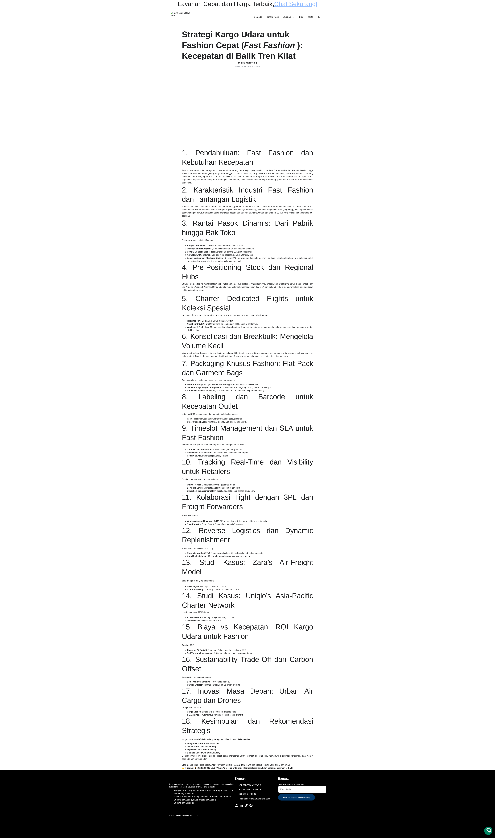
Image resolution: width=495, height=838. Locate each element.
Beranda (258, 17)
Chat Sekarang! (295, 4)
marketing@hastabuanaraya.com (255, 799)
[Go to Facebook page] (251, 805)
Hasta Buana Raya (242, 765)
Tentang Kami (272, 17)
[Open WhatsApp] (488, 831)
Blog (301, 17)
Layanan (287, 17)
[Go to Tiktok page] (246, 805)
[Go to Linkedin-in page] (241, 805)
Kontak (311, 17)
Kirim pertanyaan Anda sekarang (296, 797)
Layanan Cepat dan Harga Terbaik (225, 4)
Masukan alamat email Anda (291, 784)
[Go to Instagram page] (236, 805)
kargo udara (259, 173)
